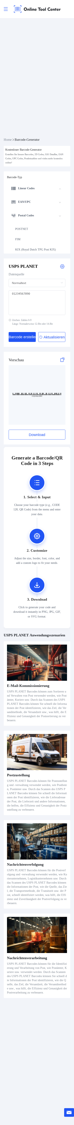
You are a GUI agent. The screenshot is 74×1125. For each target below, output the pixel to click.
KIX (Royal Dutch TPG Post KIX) (35, 249)
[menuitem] (36, 189)
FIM (17, 239)
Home (8, 139)
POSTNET (21, 229)
